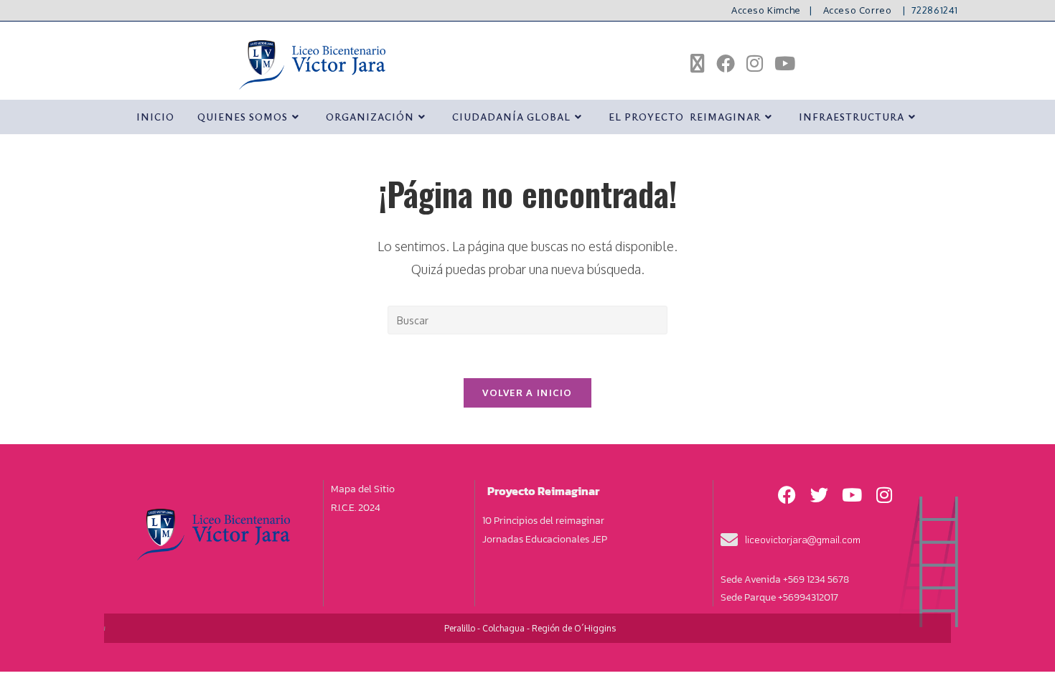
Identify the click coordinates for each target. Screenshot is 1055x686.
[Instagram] (884, 494)
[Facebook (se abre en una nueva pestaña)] (726, 63)
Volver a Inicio (527, 392)
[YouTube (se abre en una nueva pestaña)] (785, 63)
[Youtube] (852, 494)
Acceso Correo (857, 10)
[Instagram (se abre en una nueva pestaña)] (755, 63)
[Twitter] (819, 494)
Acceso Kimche (766, 10)
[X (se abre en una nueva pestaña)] (698, 63)
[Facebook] (787, 494)
